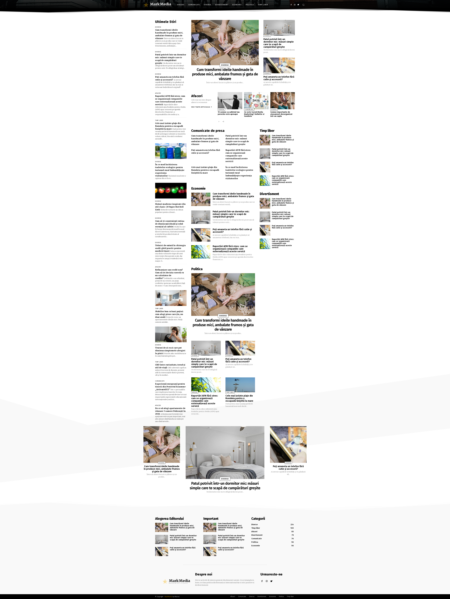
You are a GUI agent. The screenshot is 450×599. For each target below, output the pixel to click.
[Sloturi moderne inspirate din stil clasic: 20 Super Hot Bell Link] (171, 190)
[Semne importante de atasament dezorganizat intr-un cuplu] (282, 100)
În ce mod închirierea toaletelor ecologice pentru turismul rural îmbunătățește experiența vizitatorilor (169, 170)
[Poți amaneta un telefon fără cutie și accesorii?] (279, 65)
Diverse (158, 27)
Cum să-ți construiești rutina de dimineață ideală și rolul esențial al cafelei (169, 224)
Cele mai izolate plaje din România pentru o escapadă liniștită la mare (169, 126)
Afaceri (158, 93)
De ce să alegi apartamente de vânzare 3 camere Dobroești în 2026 (170, 411)
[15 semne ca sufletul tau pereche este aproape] (230, 100)
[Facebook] (291, 5)
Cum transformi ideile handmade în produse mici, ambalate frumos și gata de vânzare (225, 74)
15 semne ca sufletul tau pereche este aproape (229, 113)
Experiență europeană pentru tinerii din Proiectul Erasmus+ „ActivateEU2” (170, 387)
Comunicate (160, 381)
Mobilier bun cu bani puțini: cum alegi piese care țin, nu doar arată (169, 314)
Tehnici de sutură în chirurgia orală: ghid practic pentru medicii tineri (170, 248)
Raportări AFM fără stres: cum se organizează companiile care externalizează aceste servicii (238, 156)
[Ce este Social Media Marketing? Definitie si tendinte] (256, 100)
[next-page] (222, 121)
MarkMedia (168, 596)
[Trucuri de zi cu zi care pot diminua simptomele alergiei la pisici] (171, 334)
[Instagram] (295, 5)
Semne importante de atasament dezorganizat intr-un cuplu (281, 114)
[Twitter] (298, 5)
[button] (303, 5)
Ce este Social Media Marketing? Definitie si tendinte (254, 114)
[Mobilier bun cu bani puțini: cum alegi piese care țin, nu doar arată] (171, 298)
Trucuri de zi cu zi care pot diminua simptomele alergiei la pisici (170, 351)
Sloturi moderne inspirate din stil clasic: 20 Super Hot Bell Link (170, 207)
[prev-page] (219, 121)
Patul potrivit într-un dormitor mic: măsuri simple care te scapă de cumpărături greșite (278, 43)
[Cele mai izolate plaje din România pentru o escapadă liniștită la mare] (240, 384)
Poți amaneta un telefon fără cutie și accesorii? (278, 78)
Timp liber (159, 120)
